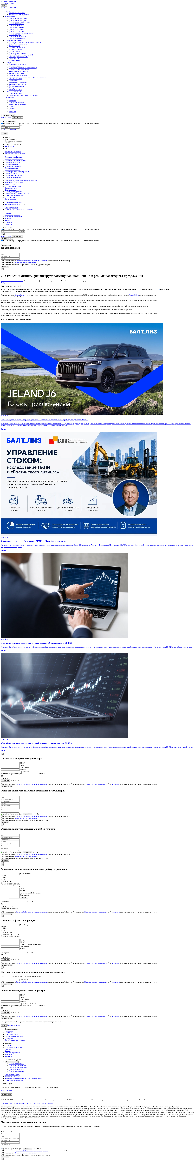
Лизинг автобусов (15, 35)
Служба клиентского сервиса (15, 1040)
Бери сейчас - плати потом (18, 44)
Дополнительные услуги (17, 64)
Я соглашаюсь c (20, 263)
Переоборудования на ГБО (18, 57)
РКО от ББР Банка (15, 79)
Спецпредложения (15, 93)
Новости (12, 106)
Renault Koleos (134, 295)
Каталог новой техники (17, 13)
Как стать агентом (15, 90)
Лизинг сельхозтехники (17, 27)
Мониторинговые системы (18, 71)
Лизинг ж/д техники (16, 29)
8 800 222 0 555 (6, 117)
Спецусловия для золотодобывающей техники (25, 42)
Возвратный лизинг (16, 49)
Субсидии (8, 1033)
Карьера (12, 108)
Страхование (13, 80)
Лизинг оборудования (16, 24)
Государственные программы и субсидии (23, 95)
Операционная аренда (12, 1075)
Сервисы (8, 62)
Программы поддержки (13, 91)
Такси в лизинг (14, 46)
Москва (4, 5)
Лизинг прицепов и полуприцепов (21, 33)
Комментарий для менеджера (11, 774)
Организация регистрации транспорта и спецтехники (27, 77)
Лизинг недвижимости (17, 38)
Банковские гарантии (16, 86)
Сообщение (5, 901)
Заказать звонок (18, 117)
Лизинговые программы (13, 40)
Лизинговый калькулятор (14, 1036)
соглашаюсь (116, 784)
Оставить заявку (9, 115)
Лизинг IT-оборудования (17, 36)
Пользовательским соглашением (26, 263)
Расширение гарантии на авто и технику (23, 68)
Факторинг (13, 88)
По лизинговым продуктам (70, 123)
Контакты (12, 112)
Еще (6, 99)
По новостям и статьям (91, 123)
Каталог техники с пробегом (19, 14)
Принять (4, 1025)
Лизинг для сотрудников (17, 53)
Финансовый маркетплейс (18, 82)
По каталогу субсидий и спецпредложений (43, 123)
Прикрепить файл (16, 814)
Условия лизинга (11, 16)
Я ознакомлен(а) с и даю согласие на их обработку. (36, 261)
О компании (9, 1045)
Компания (12, 101)
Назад (5, 133)
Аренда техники (14, 51)
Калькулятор (9, 97)
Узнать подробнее (14, 1025)
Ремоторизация (14, 58)
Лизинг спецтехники (16, 25)
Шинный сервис (14, 66)
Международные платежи (18, 84)
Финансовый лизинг (12, 1062)
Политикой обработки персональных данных (32, 261)
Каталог (7, 11)
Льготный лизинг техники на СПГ (21, 55)
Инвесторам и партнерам (17, 104)
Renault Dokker (20, 295)
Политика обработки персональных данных (16, 1103)
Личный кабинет (8, 3)
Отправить (5, 267)
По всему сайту (8, 123)
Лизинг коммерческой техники (19, 22)
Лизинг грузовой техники (18, 20)
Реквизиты (12, 110)
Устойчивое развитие (12, 1053)
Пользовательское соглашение (42, 1103)
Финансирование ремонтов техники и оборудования (23, 1078)
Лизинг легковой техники (18, 18)
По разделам (21, 123)
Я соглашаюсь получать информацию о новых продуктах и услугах (26, 265)
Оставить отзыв (6, 1094)
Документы (9, 1031)
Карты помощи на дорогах (18, 75)
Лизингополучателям (16, 102)
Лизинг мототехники (16, 31)
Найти (22, 231)
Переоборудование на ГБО (14, 1080)
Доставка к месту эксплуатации (20, 69)
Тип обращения (25, 873)
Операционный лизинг (17, 47)
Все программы (14, 60)
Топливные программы (17, 73)
